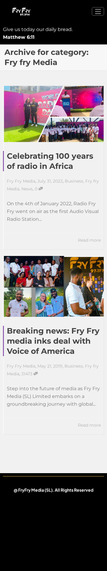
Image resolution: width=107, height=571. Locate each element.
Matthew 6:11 (18, 37)
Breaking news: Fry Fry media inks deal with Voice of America (53, 341)
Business (74, 181)
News (27, 188)
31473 (27, 373)
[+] (54, 114)
